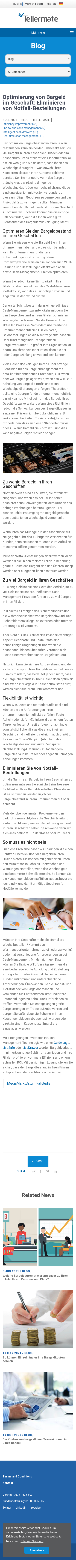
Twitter (7, 1507)
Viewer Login (34, 4)
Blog (24, 120)
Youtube (36, 1507)
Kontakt (8, 1483)
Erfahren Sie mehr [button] (32, 1541)
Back (39, 1161)
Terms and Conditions (17, 1476)
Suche (17, 4)
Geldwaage (61, 1043)
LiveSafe (9, 1047)
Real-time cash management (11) (23, 136)
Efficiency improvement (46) (20, 124)
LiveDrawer (30, 1047)
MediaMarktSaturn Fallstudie (29, 1083)
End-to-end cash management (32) (24, 128)
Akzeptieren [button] (37, 1550)
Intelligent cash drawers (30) (20, 132)
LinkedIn (21, 1507)
